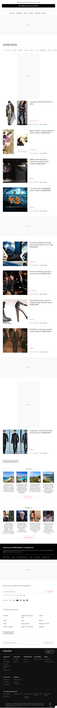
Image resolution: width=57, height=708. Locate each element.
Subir (48, 651)
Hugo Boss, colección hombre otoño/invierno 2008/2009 (41, 432)
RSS (24, 600)
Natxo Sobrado (34, 124)
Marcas (32, 178)
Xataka (4, 659)
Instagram (21, 600)
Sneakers (13, 557)
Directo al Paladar (38, 659)
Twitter (11, 600)
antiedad (41, 626)
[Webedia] (7, 651)
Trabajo (28, 508)
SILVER (44, 13)
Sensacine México (28, 694)
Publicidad (33, 261)
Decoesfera (6, 682)
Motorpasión (47, 659)
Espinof (26, 661)
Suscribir (49, 591)
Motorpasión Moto (48, 661)
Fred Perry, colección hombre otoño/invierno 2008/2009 (41, 330)
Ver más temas (8, 632)
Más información (18, 706)
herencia (32, 50)
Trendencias (6, 679)
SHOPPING (19, 13)
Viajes (28, 469)
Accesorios (33, 149)
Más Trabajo (28, 537)
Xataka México (6, 694)
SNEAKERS (38, 13)
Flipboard (27, 600)
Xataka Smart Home (6, 667)
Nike (49, 50)
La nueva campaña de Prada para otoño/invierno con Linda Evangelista (41, 245)
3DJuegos (16, 659)
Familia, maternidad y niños (22, 557)
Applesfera (6, 664)
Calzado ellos (34, 121)
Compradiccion (7, 684)
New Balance (43, 50)
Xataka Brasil (6, 696)
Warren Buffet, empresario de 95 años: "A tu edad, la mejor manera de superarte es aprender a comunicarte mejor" (22, 527)
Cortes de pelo (37, 557)
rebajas (26, 50)
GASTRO (31, 13)
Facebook (14, 600)
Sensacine (26, 659)
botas (31, 557)
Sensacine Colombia (26, 697)
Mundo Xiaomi (6, 670)
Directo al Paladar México (38, 694)
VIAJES (25, 13)
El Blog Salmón (17, 679)
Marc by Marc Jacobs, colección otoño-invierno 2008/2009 (42, 132)
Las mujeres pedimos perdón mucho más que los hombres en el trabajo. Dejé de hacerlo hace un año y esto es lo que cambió (35, 527)
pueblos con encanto (27, 626)
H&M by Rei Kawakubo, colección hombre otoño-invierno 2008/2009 (39, 161)
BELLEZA (12, 13)
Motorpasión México (47, 694)
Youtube (17, 600)
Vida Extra (16, 661)
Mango (20, 50)
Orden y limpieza (8, 626)
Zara (37, 50)
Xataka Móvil (6, 661)
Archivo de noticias (11, 461)
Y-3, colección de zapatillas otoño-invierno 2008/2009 (40, 189)
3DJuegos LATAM (18, 694)
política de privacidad (20, 595)
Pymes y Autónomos (16, 682)
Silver (22, 620)
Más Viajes (28, 497)
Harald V (15, 50)
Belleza (41, 620)
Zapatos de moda (45, 557)
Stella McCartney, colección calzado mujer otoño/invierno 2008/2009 (41, 302)
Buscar (47, 642)
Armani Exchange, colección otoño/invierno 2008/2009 (40, 272)
